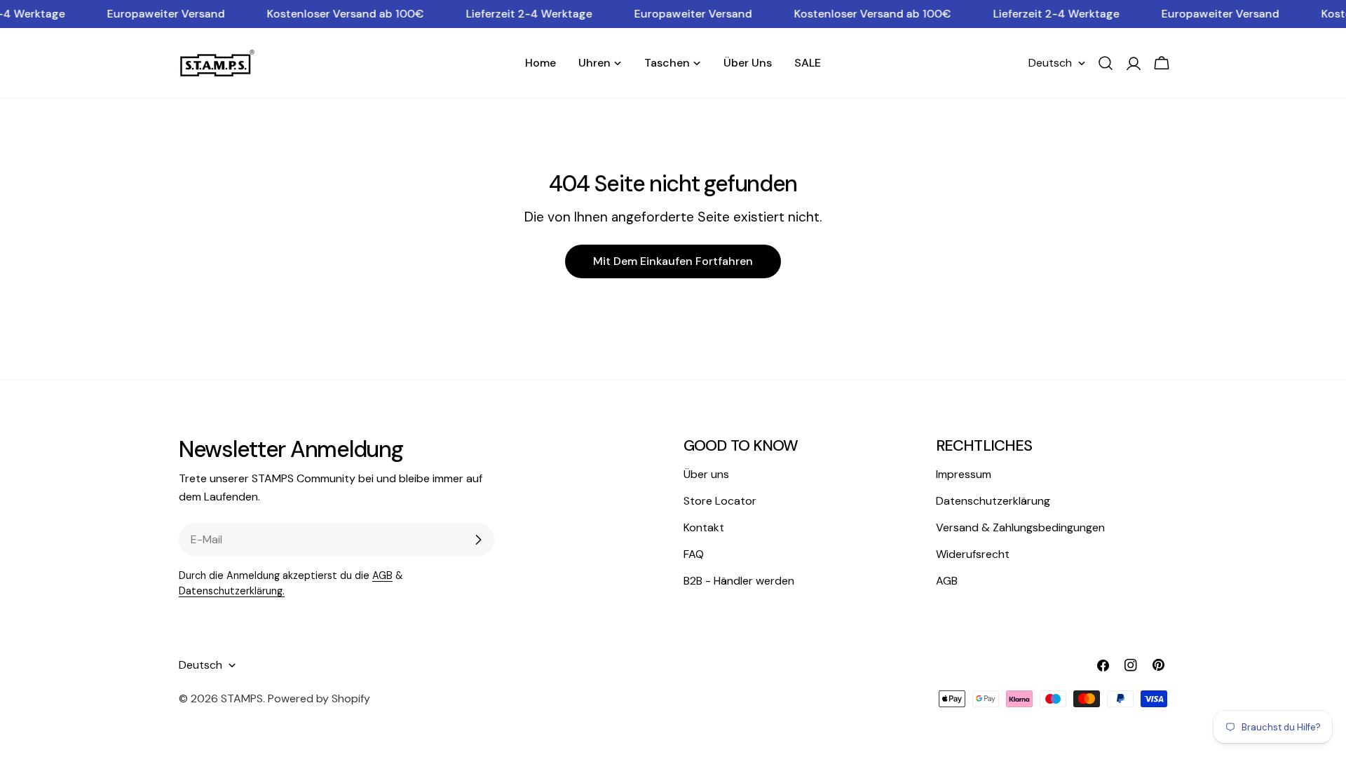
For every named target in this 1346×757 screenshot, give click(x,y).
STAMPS (242, 698)
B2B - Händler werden (739, 580)
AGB (382, 575)
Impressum (963, 474)
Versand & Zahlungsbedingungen (1020, 527)
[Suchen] (1106, 63)
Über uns (706, 474)
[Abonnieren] (478, 539)
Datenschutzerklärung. (232, 591)
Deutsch (1050, 62)
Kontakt (704, 527)
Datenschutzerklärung (993, 500)
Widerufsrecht (973, 554)
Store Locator (720, 500)
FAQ (694, 554)
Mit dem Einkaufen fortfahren (673, 261)
